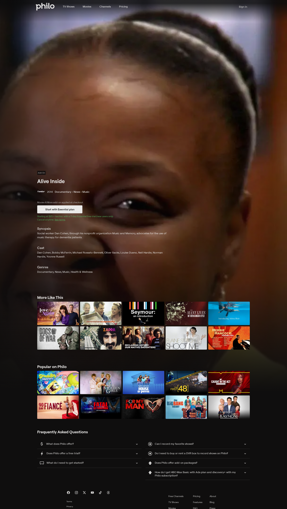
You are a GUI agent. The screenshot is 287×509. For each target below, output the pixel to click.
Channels (105, 6)
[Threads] (108, 493)
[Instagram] (76, 493)
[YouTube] (92, 493)
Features (197, 502)
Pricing (123, 6)
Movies (87, 6)
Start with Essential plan (59, 209)
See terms (60, 219)
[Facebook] (68, 493)
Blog (212, 502)
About (213, 496)
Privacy (69, 506)
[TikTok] (100, 493)
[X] (84, 493)
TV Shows (68, 6)
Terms (69, 501)
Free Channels (176, 496)
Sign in (243, 6)
